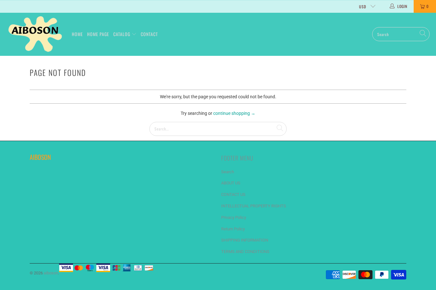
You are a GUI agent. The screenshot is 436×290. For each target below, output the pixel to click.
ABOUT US (230, 183)
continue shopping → (234, 113)
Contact (149, 34)
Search (227, 171)
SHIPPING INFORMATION (244, 240)
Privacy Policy (233, 217)
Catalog (122, 34)
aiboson (51, 273)
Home (77, 34)
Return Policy (233, 229)
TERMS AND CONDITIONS (245, 251)
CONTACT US (233, 194)
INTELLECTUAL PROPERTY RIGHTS (253, 206)
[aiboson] (35, 34)
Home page (98, 34)
